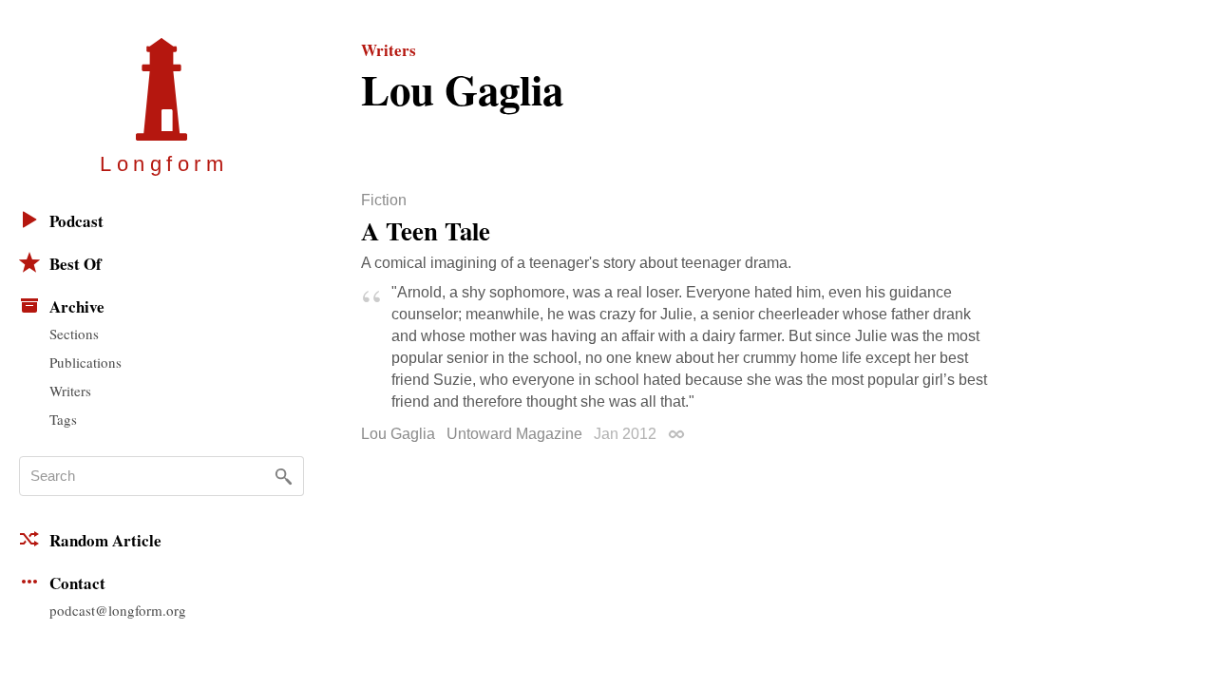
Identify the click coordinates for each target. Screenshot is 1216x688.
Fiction (384, 200)
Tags (63, 419)
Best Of (75, 264)
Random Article (105, 540)
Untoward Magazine (514, 434)
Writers (70, 390)
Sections (74, 333)
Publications (85, 362)
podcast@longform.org (117, 610)
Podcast (76, 221)
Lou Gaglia (398, 434)
